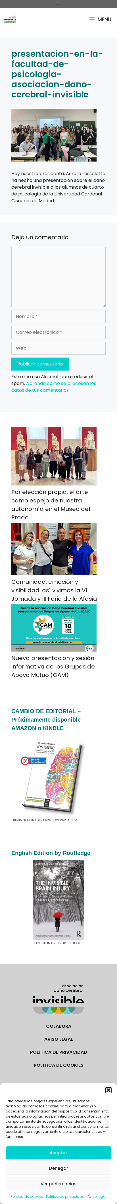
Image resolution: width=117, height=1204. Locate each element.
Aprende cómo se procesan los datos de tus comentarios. (53, 386)
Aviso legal (96, 1196)
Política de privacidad (65, 1196)
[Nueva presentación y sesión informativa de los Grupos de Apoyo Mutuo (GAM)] (54, 629)
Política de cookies (27, 1196)
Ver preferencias (59, 1184)
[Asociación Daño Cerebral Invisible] (10, 19)
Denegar (58, 1168)
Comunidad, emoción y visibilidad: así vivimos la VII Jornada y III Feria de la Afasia (54, 590)
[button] (108, 1090)
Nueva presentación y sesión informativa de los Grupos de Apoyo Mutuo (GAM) (53, 666)
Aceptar (58, 1153)
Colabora (58, 1026)
